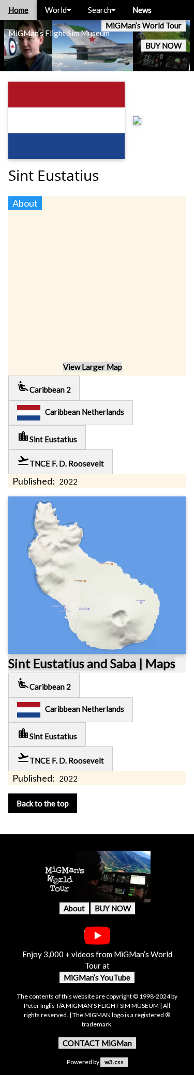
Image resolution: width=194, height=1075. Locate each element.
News (142, 9)
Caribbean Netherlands (82, 411)
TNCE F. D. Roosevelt (60, 461)
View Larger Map (92, 366)
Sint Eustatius (47, 437)
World (56, 9)
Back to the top (43, 803)
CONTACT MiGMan (97, 1043)
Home (18, 9)
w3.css (114, 1062)
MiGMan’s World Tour (144, 25)
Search (99, 9)
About (74, 908)
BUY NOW (163, 45)
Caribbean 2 (44, 387)
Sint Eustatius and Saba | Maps (91, 663)
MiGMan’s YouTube (97, 977)
